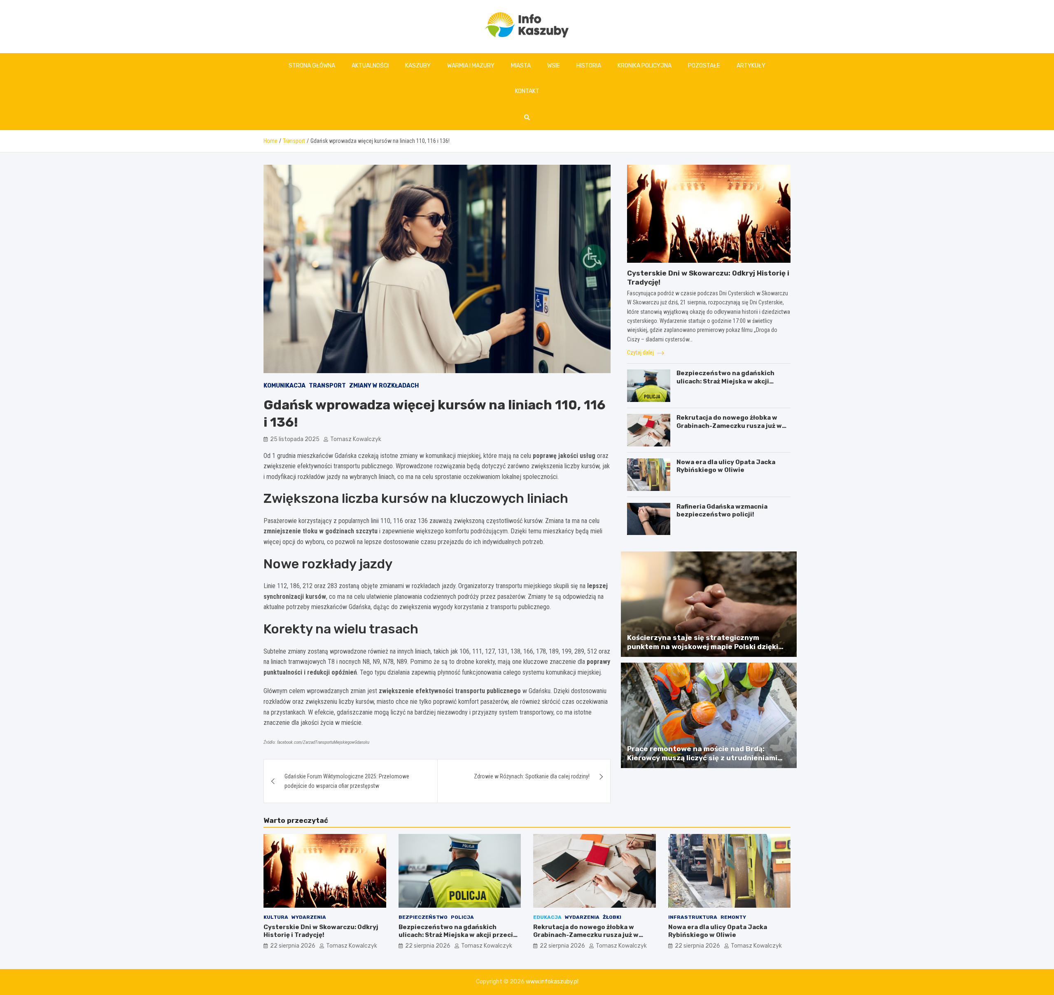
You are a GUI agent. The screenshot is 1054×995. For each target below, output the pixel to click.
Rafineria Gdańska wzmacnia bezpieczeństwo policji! (721, 511)
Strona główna (312, 65)
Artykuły (751, 65)
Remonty (733, 917)
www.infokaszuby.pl (552, 981)
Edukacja (547, 917)
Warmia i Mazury (470, 65)
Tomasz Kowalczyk (355, 439)
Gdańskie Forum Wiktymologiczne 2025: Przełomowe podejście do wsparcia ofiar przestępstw (346, 781)
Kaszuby (418, 65)
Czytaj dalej (641, 352)
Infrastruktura (692, 917)
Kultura (276, 917)
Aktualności (370, 65)
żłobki (612, 917)
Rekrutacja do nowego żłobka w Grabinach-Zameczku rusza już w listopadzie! (729, 425)
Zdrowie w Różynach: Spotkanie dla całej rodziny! (532, 776)
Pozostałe (704, 65)
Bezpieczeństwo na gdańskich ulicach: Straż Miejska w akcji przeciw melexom (725, 381)
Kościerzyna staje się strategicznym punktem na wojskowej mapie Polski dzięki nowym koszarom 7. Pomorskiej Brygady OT (704, 646)
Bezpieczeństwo (423, 917)
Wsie (553, 65)
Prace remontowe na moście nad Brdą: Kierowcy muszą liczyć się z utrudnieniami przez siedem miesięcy (702, 758)
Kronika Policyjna (645, 65)
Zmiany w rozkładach (384, 385)
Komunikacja (284, 385)
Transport (327, 385)
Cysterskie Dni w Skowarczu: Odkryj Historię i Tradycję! (321, 931)
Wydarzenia (308, 917)
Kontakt (527, 91)
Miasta (521, 65)
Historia (588, 65)
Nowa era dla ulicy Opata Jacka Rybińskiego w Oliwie (725, 466)
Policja (462, 917)
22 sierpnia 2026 (292, 945)
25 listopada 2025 (294, 439)
